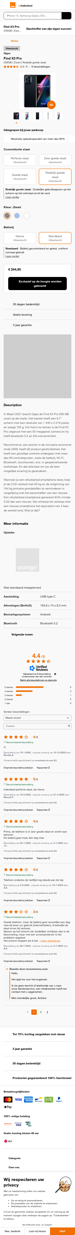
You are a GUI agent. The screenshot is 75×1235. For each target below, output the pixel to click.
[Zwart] (7, 215)
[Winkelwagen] (69, 5)
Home (14, 41)
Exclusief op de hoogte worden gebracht (40, 284)
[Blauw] (16, 215)
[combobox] (32, 15)
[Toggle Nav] (5, 5)
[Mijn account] (63, 5)
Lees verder (12, 197)
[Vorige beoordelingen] (28, 1012)
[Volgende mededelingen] (47, 1012)
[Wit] (26, 215)
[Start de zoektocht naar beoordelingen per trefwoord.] (69, 726)
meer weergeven (50, 940)
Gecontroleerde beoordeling (19, 742)
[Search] (66, 15)
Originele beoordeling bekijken (18, 767)
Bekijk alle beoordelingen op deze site (38, 680)
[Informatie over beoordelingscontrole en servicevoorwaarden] (55, 674)
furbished (25, 5)
